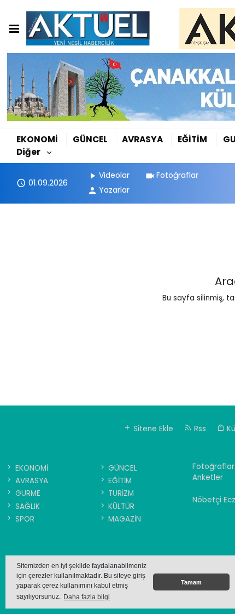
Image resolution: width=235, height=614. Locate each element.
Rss (199, 429)
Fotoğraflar (177, 175)
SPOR (24, 519)
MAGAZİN (124, 519)
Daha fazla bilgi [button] (86, 597)
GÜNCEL (90, 139)
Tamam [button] (191, 582)
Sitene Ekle (152, 429)
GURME (27, 493)
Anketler (207, 477)
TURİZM (121, 493)
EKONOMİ (37, 139)
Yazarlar (114, 189)
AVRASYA (142, 139)
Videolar (114, 175)
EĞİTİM (192, 139)
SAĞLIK (27, 506)
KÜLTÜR (121, 506)
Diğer (28, 152)
